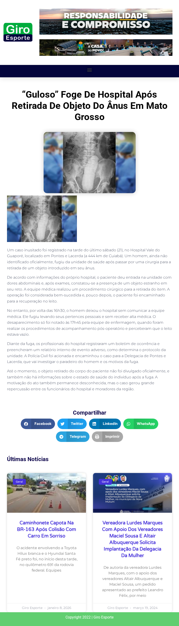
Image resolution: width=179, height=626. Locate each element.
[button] (89, 70)
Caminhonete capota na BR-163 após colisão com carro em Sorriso (46, 529)
